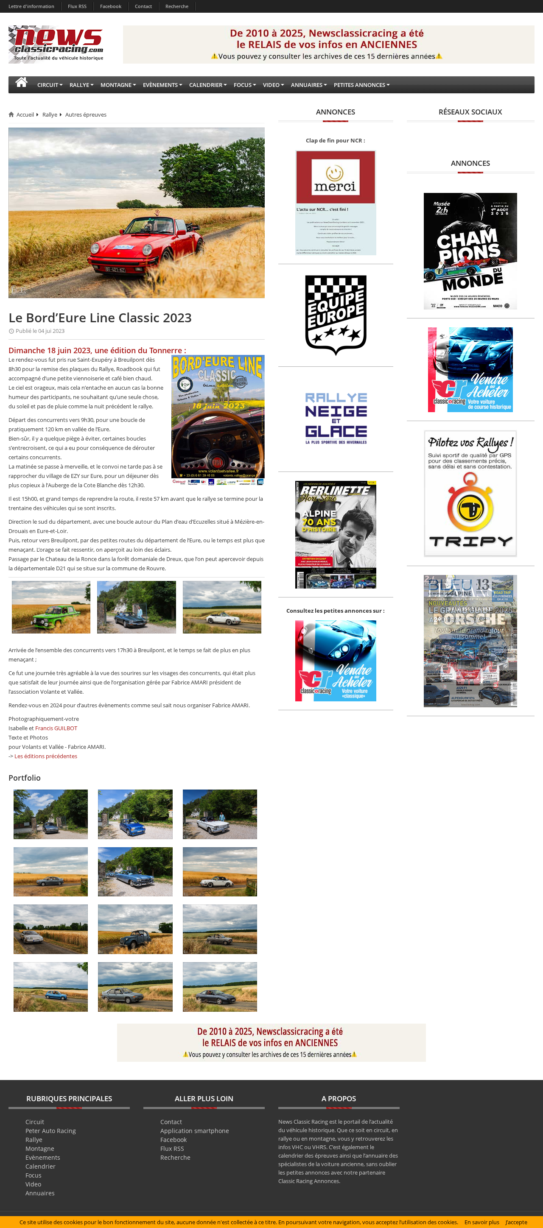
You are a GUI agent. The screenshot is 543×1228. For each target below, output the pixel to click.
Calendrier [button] (205, 85)
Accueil (25, 114)
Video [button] (271, 85)
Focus (33, 1175)
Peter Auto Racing (50, 1131)
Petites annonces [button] (359, 85)
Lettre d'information (31, 6)
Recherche (176, 6)
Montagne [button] (116, 85)
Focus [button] (243, 85)
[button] (21, 84)
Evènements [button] (160, 85)
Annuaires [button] (306, 85)
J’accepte (516, 1222)
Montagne (39, 1148)
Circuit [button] (47, 85)
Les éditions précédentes (45, 756)
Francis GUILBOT (56, 728)
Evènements (42, 1157)
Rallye (49, 114)
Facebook (110, 6)
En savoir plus (482, 1222)
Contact (143, 6)
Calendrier (40, 1166)
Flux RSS (77, 6)
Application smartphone (194, 1131)
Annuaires (40, 1193)
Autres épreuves (85, 114)
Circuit (34, 1122)
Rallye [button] (79, 85)
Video (33, 1184)
